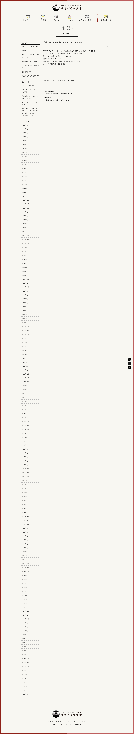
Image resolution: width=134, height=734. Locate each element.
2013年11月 (25, 662)
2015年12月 (26, 563)
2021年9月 (25, 291)
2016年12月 (26, 516)
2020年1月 (25, 370)
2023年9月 (25, 212)
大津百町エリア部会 (29, 61)
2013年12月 (26, 658)
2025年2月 (25, 164)
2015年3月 (25, 599)
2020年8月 (25, 342)
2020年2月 (25, 366)
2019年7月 (25, 393)
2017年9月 (25, 480)
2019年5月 (25, 401)
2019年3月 (25, 409)
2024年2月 (25, 192)
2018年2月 (25, 461)
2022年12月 (26, 235)
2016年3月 (25, 552)
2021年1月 (25, 322)
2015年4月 (25, 595)
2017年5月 (25, 496)
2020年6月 (25, 350)
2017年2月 (25, 508)
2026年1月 (25, 145)
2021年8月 (25, 295)
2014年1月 (25, 654)
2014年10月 (26, 619)
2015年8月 (25, 579)
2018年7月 (25, 441)
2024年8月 (25, 176)
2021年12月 (26, 279)
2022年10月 (26, 243)
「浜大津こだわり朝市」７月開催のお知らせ (58, 92)
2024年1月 (25, 196)
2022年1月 (25, 275)
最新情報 (56, 80)
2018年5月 (25, 449)
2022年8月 (25, 251)
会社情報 (50, 721)
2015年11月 (25, 567)
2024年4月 (25, 184)
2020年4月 (25, 358)
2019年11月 (25, 378)
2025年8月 (25, 152)
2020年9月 (25, 338)
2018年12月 (26, 421)
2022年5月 (25, 263)
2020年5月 (25, 354)
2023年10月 (26, 208)
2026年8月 (25, 125)
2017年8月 (25, 484)
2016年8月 (25, 532)
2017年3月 (25, 504)
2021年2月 (25, 318)
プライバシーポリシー (73, 721)
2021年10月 (26, 287)
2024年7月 (25, 180)
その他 (24, 50)
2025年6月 (25, 156)
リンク (84, 721)
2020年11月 (25, 330)
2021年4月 (25, 311)
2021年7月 (25, 299)
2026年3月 (25, 137)
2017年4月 (25, 500)
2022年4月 (25, 267)
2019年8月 (25, 390)
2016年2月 (25, 555)
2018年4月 (25, 453)
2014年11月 (25, 615)
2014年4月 (25, 642)
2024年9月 (25, 172)
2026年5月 (25, 133)
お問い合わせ (60, 721)
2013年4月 (25, 690)
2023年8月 (25, 216)
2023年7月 (25, 220)
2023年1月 (25, 231)
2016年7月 (25, 536)
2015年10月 (26, 571)
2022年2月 (25, 271)
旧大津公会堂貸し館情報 (30, 65)
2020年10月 (26, 334)
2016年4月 (25, 548)
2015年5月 (25, 591)
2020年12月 (26, 326)
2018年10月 (26, 429)
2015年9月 (25, 575)
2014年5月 (25, 638)
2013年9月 (25, 670)
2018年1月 (25, 465)
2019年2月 (25, 413)
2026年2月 (25, 141)
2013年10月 (26, 666)
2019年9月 (25, 386)
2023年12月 (26, 200)
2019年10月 (26, 382)
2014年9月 (25, 623)
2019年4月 (25, 405)
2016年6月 (25, 540)
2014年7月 (25, 631)
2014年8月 (25, 627)
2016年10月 (26, 524)
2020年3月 (25, 362)
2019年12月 (26, 374)
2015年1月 (25, 607)
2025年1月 (25, 168)
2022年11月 (25, 239)
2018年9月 (25, 433)
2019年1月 (25, 417)
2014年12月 (26, 611)
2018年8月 (25, 437)
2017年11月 (25, 473)
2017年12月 (26, 469)
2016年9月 (25, 528)
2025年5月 (25, 160)
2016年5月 (25, 544)
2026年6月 (25, 129)
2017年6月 (25, 492)
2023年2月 (25, 228)
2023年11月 (25, 204)
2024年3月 (25, 188)
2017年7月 (25, 488)
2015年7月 (25, 583)
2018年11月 (25, 425)
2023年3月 (25, 224)
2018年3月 (25, 457)
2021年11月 (25, 283)
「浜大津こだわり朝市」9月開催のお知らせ (58, 99)
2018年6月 (25, 445)
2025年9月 (25, 149)
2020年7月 (25, 346)
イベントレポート (28, 46)
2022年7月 (25, 255)
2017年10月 (26, 476)
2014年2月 (25, 650)
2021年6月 (25, 303)
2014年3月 (25, 646)
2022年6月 (25, 259)
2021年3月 (25, 314)
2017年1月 (25, 512)
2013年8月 (25, 674)
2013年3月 (25, 694)
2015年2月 (25, 603)
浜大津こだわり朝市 (67, 80)
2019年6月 (25, 397)
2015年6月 (25, 587)
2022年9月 (25, 247)
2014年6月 (25, 635)
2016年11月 (25, 520)
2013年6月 (25, 682)
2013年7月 (25, 678)
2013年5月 (25, 686)
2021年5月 (25, 307)
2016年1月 (25, 559)
